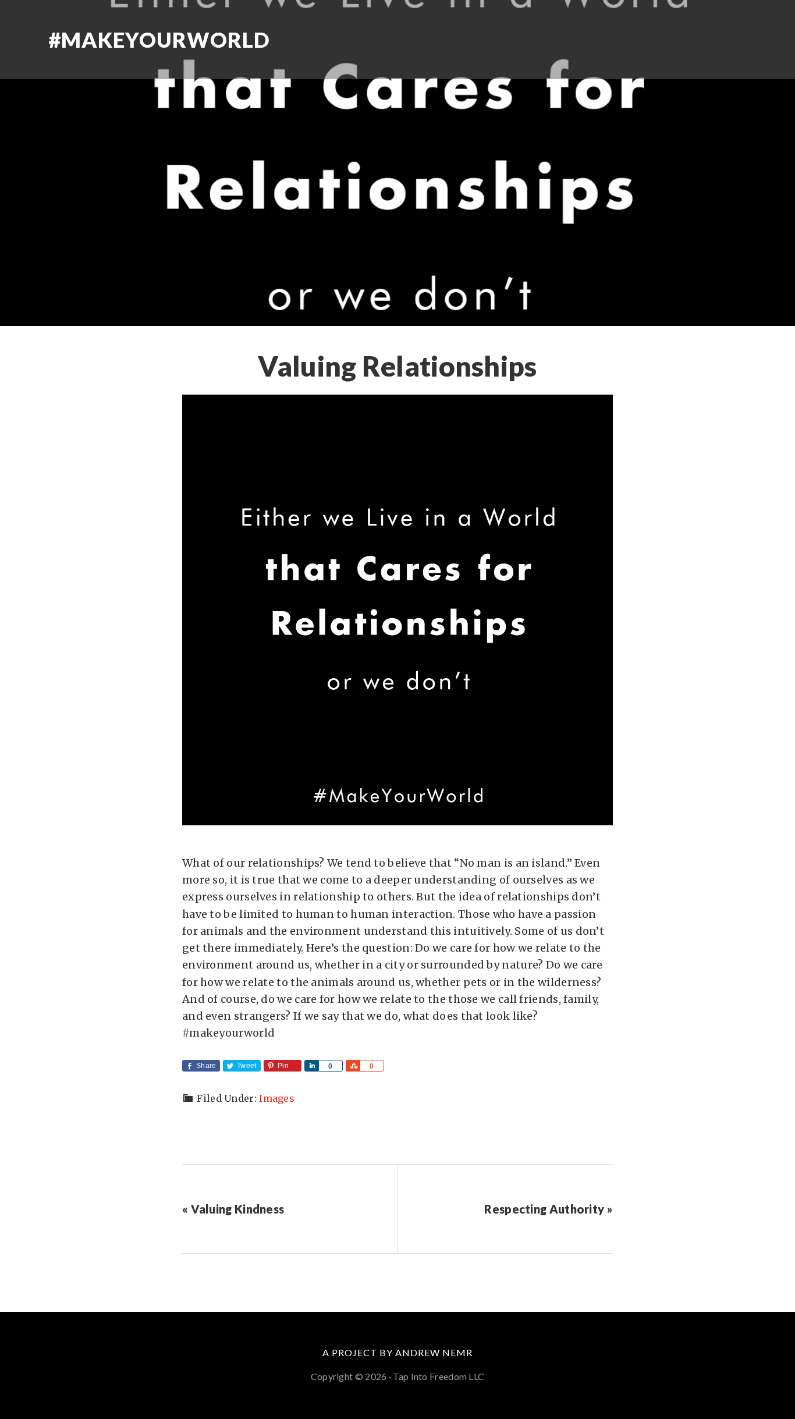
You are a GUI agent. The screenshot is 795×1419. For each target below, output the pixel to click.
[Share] (311, 1066)
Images (276, 1098)
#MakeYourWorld (159, 39)
